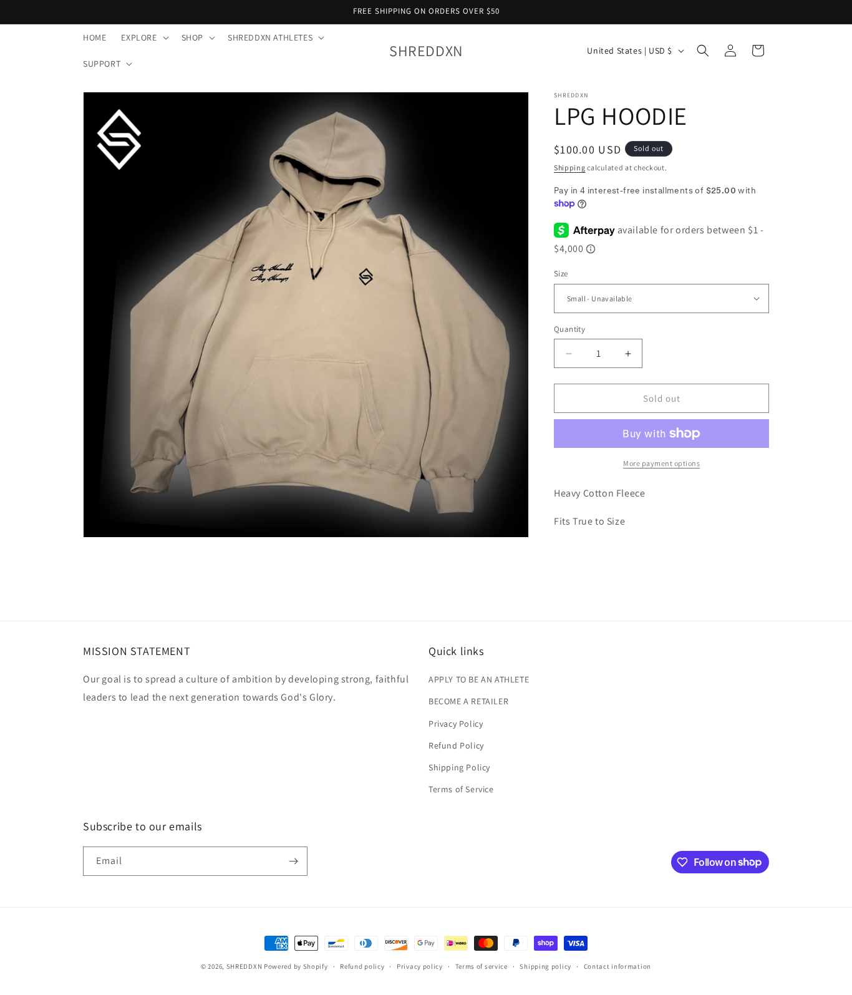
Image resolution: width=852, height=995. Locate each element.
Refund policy (362, 965)
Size (561, 273)
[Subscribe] (293, 861)
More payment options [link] (661, 463)
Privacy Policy (455, 723)
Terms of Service (461, 789)
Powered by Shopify (296, 966)
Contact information (617, 965)
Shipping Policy (459, 767)
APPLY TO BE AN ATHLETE (478, 679)
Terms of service (481, 965)
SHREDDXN (244, 966)
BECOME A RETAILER (468, 701)
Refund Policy (456, 745)
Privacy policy (420, 965)
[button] (143, 37)
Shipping (570, 167)
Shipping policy (545, 965)
